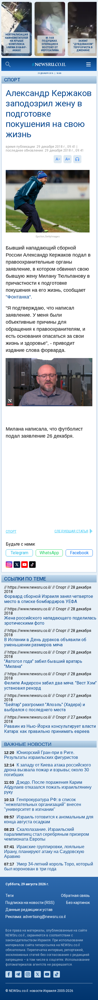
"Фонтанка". (19, 297)
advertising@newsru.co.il (44, 916)
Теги (9, 895)
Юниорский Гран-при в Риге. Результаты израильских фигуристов (41, 755)
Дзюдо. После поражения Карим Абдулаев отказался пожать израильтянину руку (47, 787)
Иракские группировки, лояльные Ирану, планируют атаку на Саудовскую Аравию (44, 851)
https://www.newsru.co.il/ (29, 587)
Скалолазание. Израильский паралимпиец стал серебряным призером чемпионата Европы (46, 834)
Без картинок (78, 902)
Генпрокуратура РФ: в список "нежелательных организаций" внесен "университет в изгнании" (42, 804)
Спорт (12, 80)
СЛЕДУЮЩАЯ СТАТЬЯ (71, 531)
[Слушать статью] (82, 159)
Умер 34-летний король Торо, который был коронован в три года (48, 866)
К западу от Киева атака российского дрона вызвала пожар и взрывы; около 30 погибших (47, 770)
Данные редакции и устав (29, 909)
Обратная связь (75, 895)
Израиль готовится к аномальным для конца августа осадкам (48, 819)
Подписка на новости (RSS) (29, 902)
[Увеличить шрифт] (67, 159)
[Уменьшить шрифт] (58, 159)
